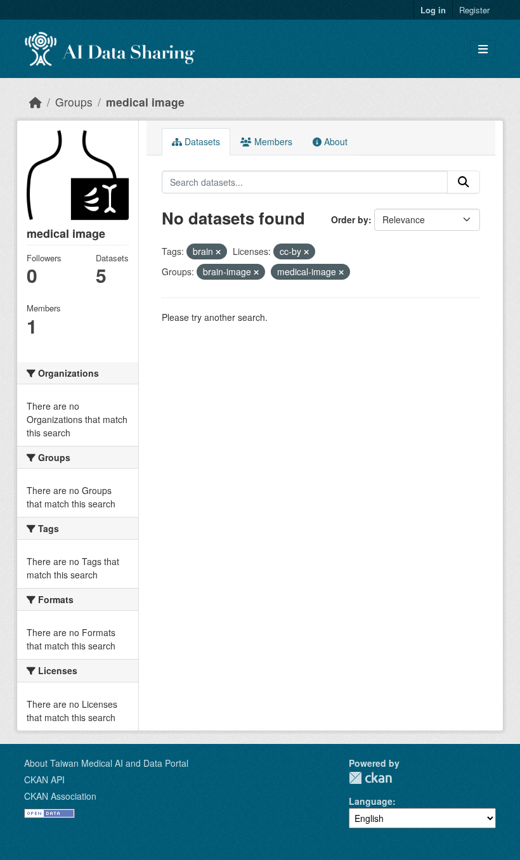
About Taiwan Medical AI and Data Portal (106, 763)
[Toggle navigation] (483, 49)
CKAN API (44, 779)
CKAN (370, 778)
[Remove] (218, 252)
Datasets (201, 141)
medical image (145, 102)
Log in (433, 10)
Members (272, 141)
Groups (74, 102)
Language (371, 801)
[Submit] (463, 182)
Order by (349, 219)
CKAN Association (60, 796)
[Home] (35, 102)
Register (474, 10)
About (335, 141)
